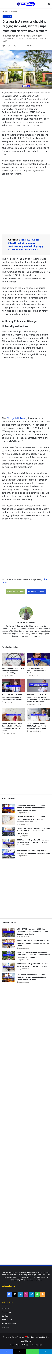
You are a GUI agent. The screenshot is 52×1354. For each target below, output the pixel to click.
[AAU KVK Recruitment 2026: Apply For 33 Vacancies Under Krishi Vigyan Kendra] (13, 659)
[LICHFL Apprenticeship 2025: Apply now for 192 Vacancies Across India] (38, 714)
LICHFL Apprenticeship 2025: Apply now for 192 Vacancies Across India (36, 726)
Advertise (5, 1327)
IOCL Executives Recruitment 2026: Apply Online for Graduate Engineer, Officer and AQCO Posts (31, 807)
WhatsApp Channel (16, 591)
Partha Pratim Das (10, 46)
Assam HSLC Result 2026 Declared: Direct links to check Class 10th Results (12, 697)
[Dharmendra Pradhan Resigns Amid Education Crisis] (38, 659)
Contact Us (6, 1312)
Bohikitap (30, 1337)
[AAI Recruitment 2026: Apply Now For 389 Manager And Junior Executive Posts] (8, 853)
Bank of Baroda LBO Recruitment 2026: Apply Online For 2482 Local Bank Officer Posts (33, 943)
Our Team (5, 1316)
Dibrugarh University (17, 418)
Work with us (7, 1320)
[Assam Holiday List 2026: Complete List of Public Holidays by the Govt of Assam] (13, 714)
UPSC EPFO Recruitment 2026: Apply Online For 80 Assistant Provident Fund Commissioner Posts (32, 931)
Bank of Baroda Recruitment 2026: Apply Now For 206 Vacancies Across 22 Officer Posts (33, 830)
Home (6, 11)
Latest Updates (22, 1345)
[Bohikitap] (26, 4)
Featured (14, 11)
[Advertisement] (26, 205)
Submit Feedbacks (9, 1323)
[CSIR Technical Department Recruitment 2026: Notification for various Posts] (8, 843)
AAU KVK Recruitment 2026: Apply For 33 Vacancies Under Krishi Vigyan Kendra (13, 670)
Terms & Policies (36, 1345)
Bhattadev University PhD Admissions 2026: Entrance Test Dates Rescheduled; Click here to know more (33, 954)
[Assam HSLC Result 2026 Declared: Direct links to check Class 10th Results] (13, 685)
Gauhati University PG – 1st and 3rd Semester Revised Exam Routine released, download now (31, 819)
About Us (5, 1308)
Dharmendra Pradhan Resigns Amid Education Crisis (37, 670)
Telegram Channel (37, 591)
